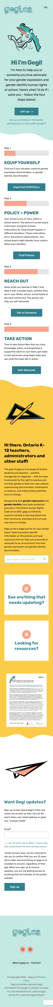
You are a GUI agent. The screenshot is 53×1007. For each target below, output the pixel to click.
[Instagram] (30, 949)
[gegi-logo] (18, 4)
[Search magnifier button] (44, 559)
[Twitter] (23, 949)
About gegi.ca (20, 962)
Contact (36, 962)
